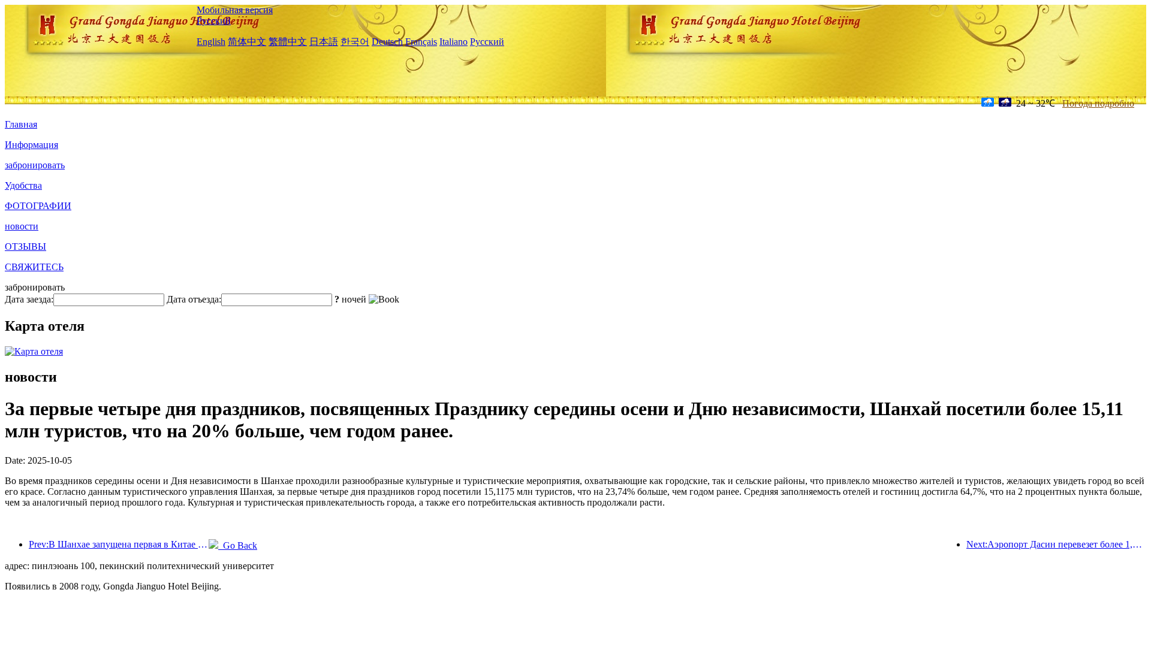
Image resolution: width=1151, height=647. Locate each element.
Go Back (237, 545)
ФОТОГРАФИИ (38, 206)
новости (21, 226)
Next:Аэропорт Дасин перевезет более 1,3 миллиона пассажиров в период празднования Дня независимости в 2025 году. (1056, 544)
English (211, 42)
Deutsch (387, 42)
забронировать (35, 165)
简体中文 (247, 42)
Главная (21, 124)
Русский (214, 21)
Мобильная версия (235, 10)
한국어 (355, 42)
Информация (31, 145)
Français (421, 42)
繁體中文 (288, 42)
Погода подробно (1098, 103)
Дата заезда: (29, 299)
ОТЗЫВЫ (25, 246)
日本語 (323, 42)
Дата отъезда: (194, 299)
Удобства (23, 185)
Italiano (453, 42)
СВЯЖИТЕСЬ (34, 267)
